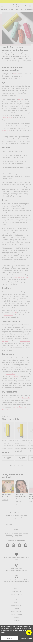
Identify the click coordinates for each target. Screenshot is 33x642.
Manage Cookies (26, 638)
